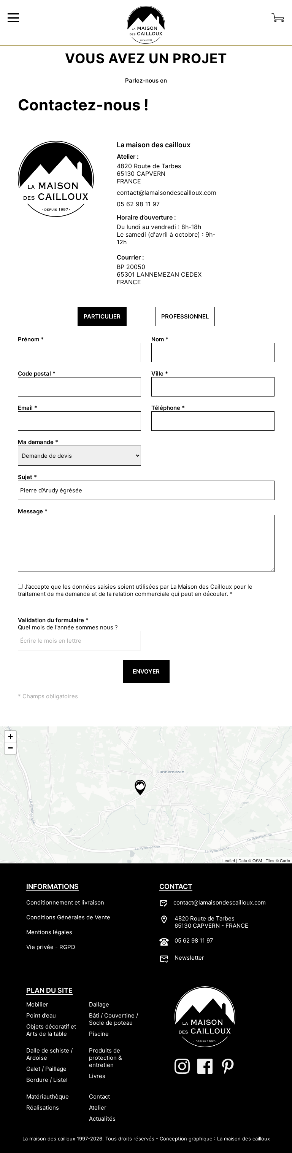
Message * (33, 511)
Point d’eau (41, 1015)
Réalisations (42, 1107)
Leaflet (228, 860)
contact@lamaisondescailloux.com (219, 902)
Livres (97, 1076)
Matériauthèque (47, 1096)
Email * (27, 407)
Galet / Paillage (46, 1068)
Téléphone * (168, 407)
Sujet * (27, 477)
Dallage (99, 1004)
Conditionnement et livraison (65, 902)
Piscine (99, 1033)
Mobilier (37, 1004)
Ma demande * (38, 442)
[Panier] (277, 17)
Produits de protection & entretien (105, 1058)
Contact (99, 1096)
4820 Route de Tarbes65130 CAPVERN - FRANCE (211, 922)
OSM (257, 860)
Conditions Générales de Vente (68, 917)
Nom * (159, 339)
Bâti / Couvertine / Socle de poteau (113, 1019)
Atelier (97, 1107)
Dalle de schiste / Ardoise (49, 1054)
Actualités (102, 1118)
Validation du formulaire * (53, 620)
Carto (285, 860)
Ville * (159, 373)
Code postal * (37, 373)
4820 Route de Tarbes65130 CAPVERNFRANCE (149, 173)
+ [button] (10, 736)
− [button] (10, 748)
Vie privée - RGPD (50, 947)
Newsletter (189, 957)
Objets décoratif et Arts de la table (51, 1030)
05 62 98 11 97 (138, 204)
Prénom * (31, 339)
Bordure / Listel (47, 1079)
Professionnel (185, 316)
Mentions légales (49, 932)
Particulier (102, 316)
